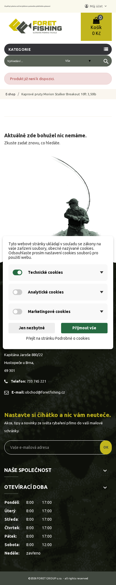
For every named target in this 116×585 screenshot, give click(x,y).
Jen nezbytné (32, 328)
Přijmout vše (84, 328)
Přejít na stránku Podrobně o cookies (58, 338)
